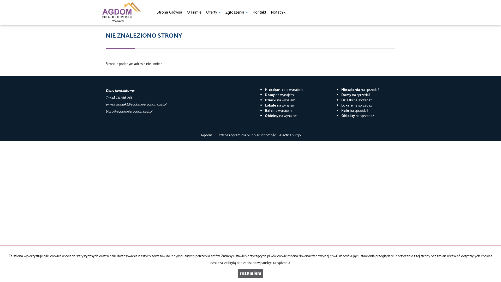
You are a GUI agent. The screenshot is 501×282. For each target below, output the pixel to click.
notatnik (278, 12)
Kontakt (259, 12)
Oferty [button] (212, 12)
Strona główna (169, 12)
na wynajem (284, 90)
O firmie (194, 12)
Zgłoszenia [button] (235, 12)
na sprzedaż (360, 90)
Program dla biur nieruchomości (252, 135)
